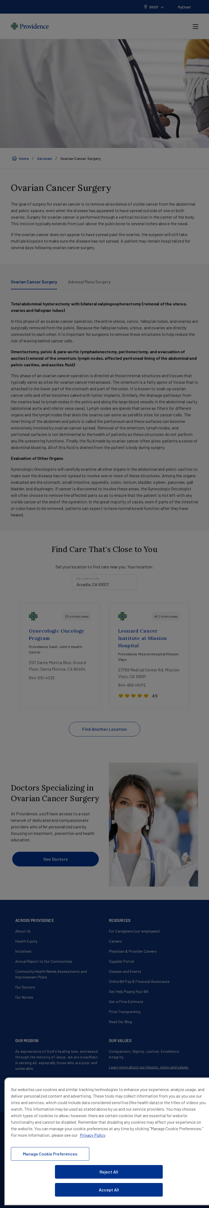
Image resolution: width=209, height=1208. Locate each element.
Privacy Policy (92, 1135)
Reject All (109, 1171)
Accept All (109, 1189)
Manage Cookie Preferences (50, 1153)
